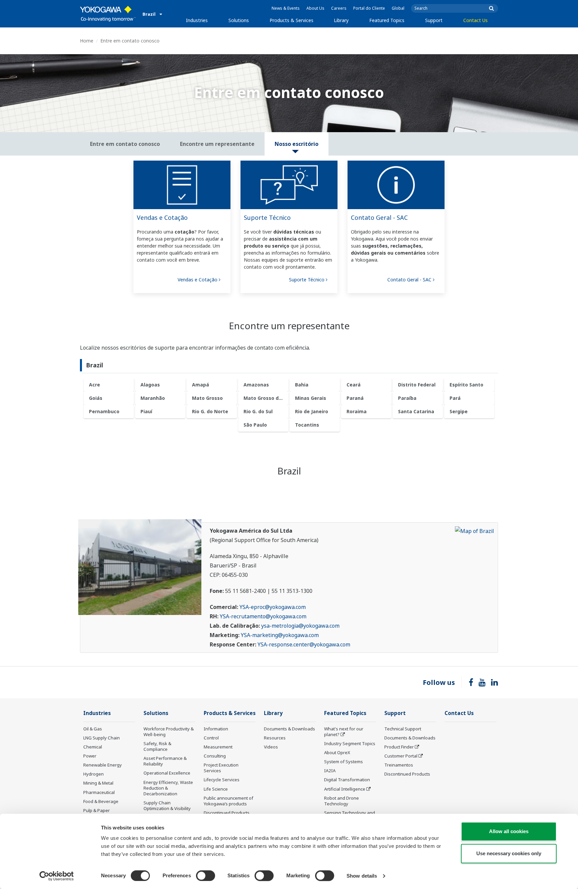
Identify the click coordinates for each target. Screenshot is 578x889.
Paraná (355, 398)
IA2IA (329, 771)
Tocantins (307, 425)
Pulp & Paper (96, 810)
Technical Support (402, 729)
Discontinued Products (227, 813)
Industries (197, 20)
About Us (315, 8)
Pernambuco (104, 411)
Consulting (215, 756)
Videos (271, 747)
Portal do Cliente (369, 8)
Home (86, 40)
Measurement (218, 747)
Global (398, 8)
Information (216, 729)
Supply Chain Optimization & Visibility (167, 805)
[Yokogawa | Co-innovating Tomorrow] (108, 14)
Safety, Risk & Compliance (157, 746)
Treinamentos (398, 765)
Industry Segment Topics (349, 743)
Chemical (92, 747)
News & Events (286, 8)
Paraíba (407, 398)
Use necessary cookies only (508, 853)
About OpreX (337, 752)
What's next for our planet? (343, 731)
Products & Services (291, 20)
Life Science (216, 789)
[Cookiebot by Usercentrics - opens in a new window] (56, 876)
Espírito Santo (466, 384)
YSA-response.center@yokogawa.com (304, 644)
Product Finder (399, 747)
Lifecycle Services (221, 780)
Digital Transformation (347, 780)
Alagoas (150, 384)
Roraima (357, 411)
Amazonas (256, 384)
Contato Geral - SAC (379, 217)
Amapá (200, 384)
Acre (94, 384)
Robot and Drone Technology (341, 801)
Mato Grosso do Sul (266, 398)
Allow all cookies (508, 831)
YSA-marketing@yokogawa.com (280, 635)
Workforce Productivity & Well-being (168, 731)
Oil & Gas (92, 729)
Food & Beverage (100, 801)
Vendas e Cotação (162, 217)
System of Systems (343, 762)
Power (89, 756)
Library (341, 20)
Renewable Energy (102, 765)
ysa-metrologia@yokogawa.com (300, 625)
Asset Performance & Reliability (165, 761)
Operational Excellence (166, 773)
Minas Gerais (310, 398)
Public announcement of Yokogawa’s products (228, 801)
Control (211, 738)
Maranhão (152, 398)
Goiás (95, 398)
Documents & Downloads (289, 729)
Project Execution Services (221, 768)
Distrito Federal (417, 384)
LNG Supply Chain (101, 738)
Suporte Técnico (267, 217)
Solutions (238, 20)
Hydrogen (93, 774)
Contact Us (475, 20)
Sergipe (459, 411)
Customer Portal (400, 756)
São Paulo (255, 425)
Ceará (354, 384)
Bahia (301, 384)
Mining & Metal (98, 783)
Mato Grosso (207, 398)
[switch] (205, 875)
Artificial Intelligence (344, 789)
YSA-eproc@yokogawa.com (272, 607)
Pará (455, 398)
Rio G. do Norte (210, 411)
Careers (339, 8)
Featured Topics (386, 20)
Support (434, 20)
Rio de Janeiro (311, 411)
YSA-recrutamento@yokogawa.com (263, 616)
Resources (275, 738)
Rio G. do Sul (258, 411)
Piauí (146, 411)
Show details (362, 876)
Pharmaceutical (99, 792)
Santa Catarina (416, 411)
